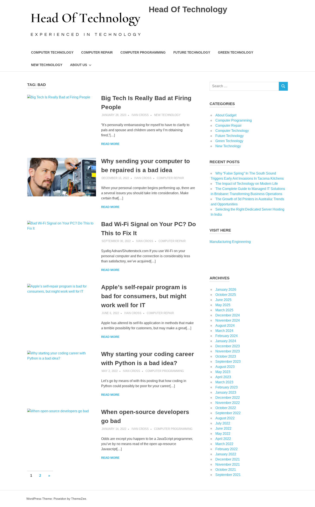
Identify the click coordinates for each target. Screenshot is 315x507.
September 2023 (228, 361)
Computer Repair (97, 52)
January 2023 (225, 392)
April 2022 (223, 439)
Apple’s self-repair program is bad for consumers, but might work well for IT (144, 296)
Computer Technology (52, 52)
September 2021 (228, 475)
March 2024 (224, 330)
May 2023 (222, 372)
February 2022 (226, 449)
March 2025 (224, 310)
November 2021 (227, 464)
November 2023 (227, 351)
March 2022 (224, 444)
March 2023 (224, 382)
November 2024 (227, 320)
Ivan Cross (140, 115)
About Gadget (225, 115)
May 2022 (222, 433)
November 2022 (227, 403)
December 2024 (227, 315)
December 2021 (227, 459)
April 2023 (223, 377)
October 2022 (225, 408)
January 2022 (225, 454)
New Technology (46, 65)
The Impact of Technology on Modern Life (246, 183)
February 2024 (226, 336)
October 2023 (225, 356)
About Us (78, 65)
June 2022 (223, 428)
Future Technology (191, 52)
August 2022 (225, 418)
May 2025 (222, 305)
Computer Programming (143, 52)
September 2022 (228, 413)
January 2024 (225, 341)
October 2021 (225, 469)
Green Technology (235, 52)
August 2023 (225, 367)
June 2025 (223, 300)
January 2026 (225, 289)
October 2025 (225, 294)
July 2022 (222, 423)
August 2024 (225, 325)
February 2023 (226, 387)
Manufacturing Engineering (230, 242)
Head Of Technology (188, 9)
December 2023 (227, 346)
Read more (110, 144)
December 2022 (227, 397)
